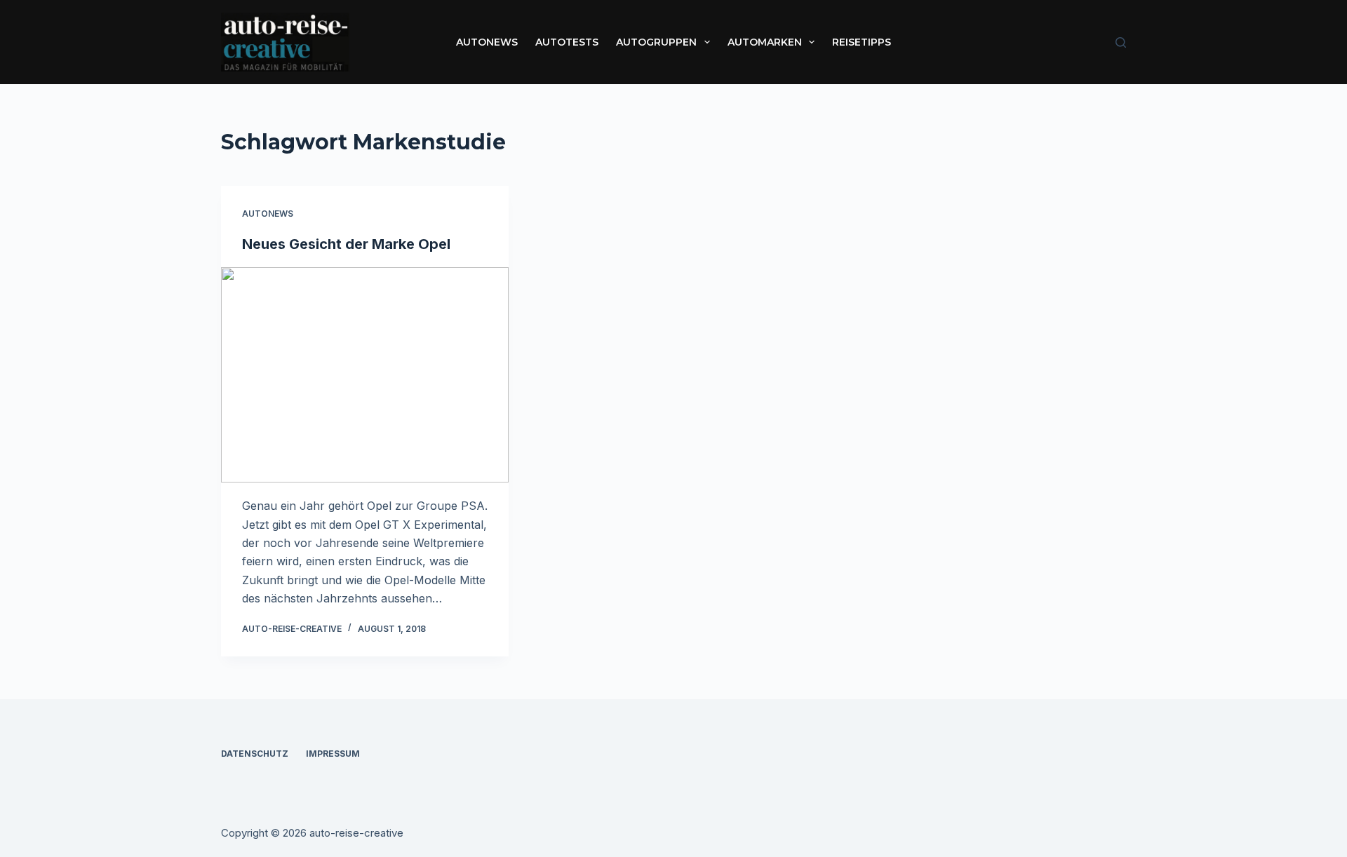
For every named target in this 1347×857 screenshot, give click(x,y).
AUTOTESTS (566, 42)
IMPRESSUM (333, 753)
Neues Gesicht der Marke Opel (346, 244)
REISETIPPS (861, 42)
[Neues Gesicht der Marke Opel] (365, 375)
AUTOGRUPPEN (656, 42)
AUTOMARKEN (765, 42)
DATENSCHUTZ (254, 753)
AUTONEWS (487, 42)
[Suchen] (1120, 42)
